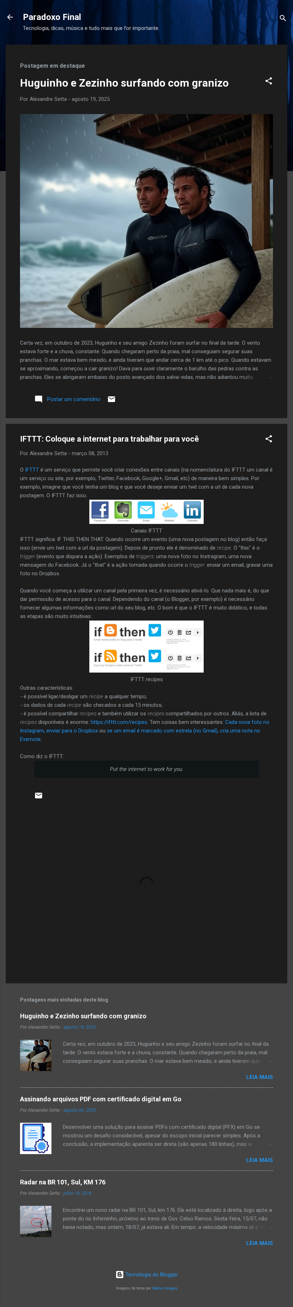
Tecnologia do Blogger (151, 1274)
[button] (268, 82)
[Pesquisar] (283, 19)
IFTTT (32, 470)
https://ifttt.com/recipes (119, 722)
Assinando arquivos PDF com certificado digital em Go (101, 1099)
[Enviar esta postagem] (111, 401)
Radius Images (165, 1288)
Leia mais (259, 1077)
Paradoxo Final (52, 17)
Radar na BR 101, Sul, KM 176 (62, 1182)
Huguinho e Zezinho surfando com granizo (124, 83)
